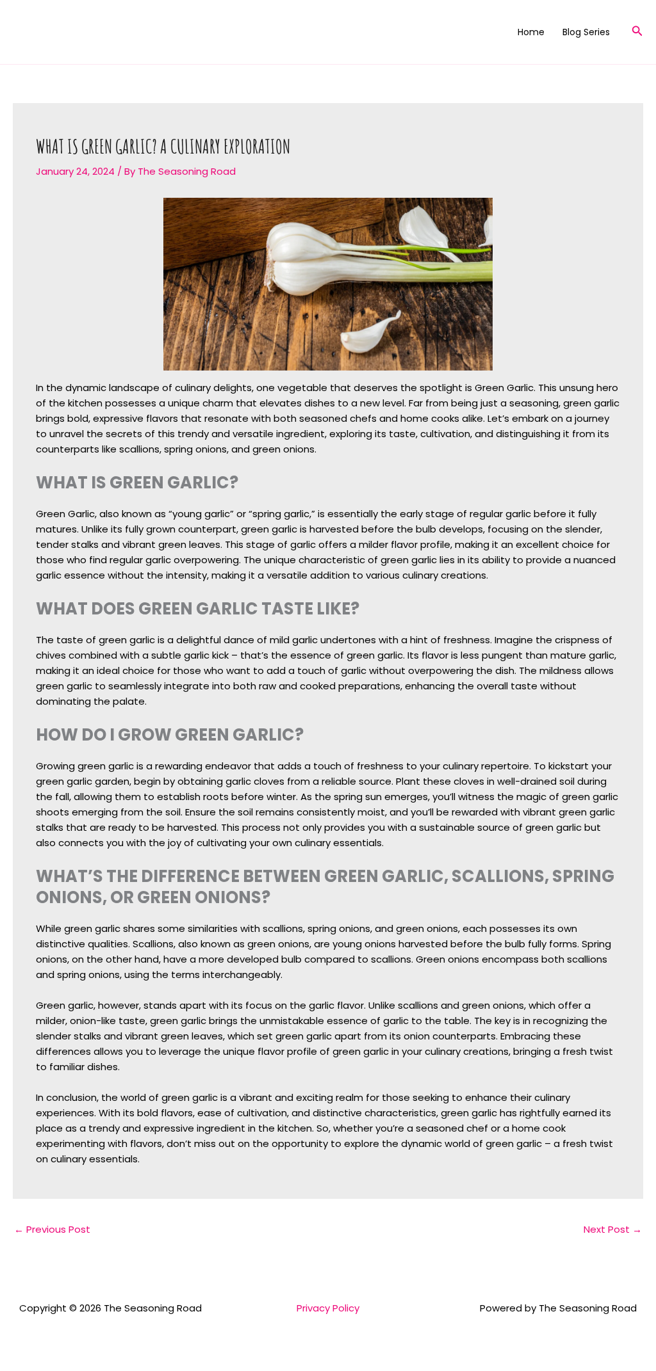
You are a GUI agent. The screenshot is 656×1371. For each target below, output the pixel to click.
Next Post (613, 1229)
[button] (637, 32)
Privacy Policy (328, 1308)
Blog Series (586, 32)
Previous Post (52, 1229)
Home (531, 32)
